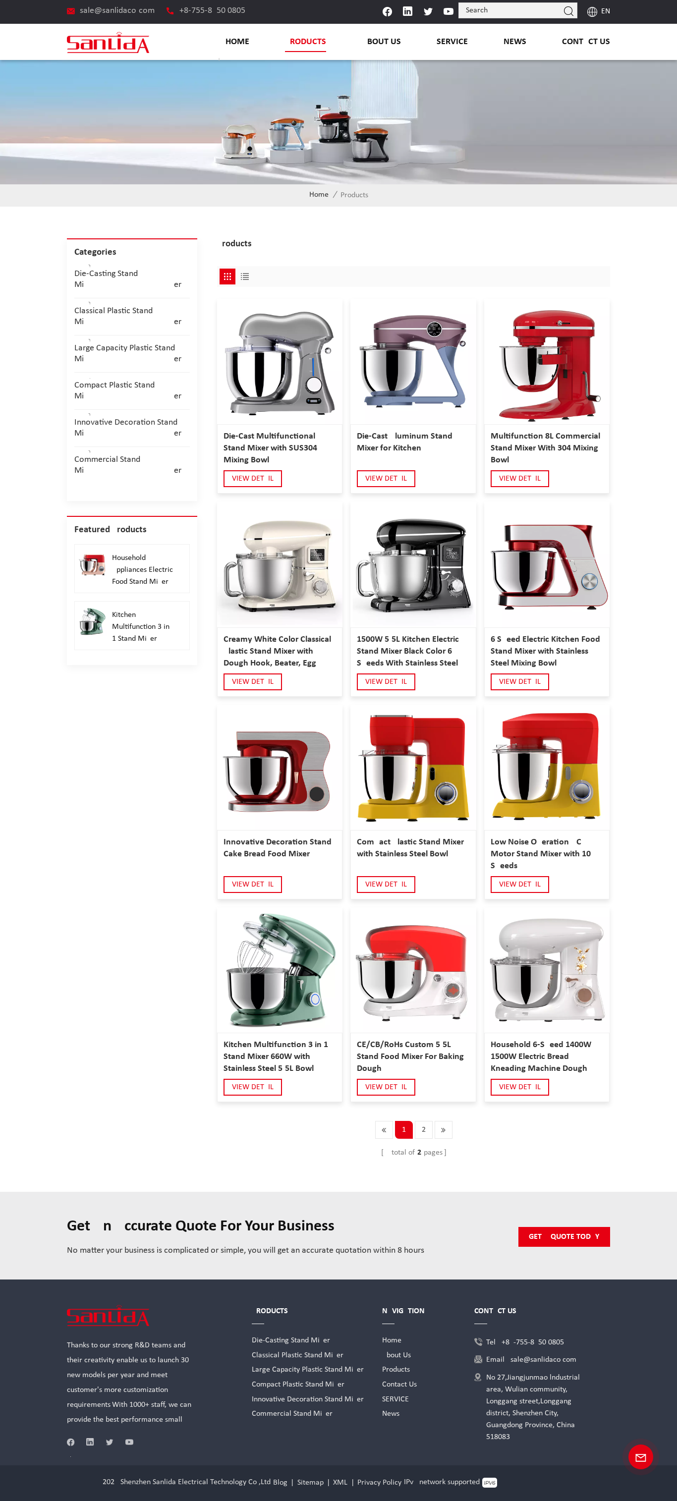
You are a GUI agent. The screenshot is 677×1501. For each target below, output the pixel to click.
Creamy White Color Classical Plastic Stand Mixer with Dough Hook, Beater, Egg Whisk (277, 652)
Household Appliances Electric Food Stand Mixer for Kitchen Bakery (142, 571)
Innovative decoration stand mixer (127, 428)
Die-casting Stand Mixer (127, 279)
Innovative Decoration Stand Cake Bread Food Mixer (278, 848)
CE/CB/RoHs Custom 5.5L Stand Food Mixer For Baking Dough (410, 1056)
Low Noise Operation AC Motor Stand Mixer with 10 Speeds (541, 854)
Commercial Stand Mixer (127, 465)
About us (381, 42)
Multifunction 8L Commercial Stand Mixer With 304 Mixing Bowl (545, 448)
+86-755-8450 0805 (212, 10)
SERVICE (452, 42)
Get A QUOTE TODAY (564, 1237)
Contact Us (586, 42)
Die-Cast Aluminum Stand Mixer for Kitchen (404, 442)
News (515, 42)
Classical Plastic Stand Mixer (127, 316)
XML (340, 1483)
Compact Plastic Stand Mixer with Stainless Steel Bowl (410, 848)
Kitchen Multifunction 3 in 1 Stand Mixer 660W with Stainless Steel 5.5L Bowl (276, 1056)
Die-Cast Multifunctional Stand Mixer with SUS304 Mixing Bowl (270, 448)
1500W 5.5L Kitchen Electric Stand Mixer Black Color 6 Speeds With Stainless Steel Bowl (408, 652)
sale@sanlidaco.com (117, 10)
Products (305, 42)
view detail (253, 479)
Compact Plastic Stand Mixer (127, 391)
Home (237, 42)
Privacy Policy (379, 1483)
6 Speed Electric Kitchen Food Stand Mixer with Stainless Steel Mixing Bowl (545, 651)
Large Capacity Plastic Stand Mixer (127, 353)
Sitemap (310, 1483)
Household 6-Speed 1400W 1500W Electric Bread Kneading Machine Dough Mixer (541, 1057)
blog (280, 1483)
